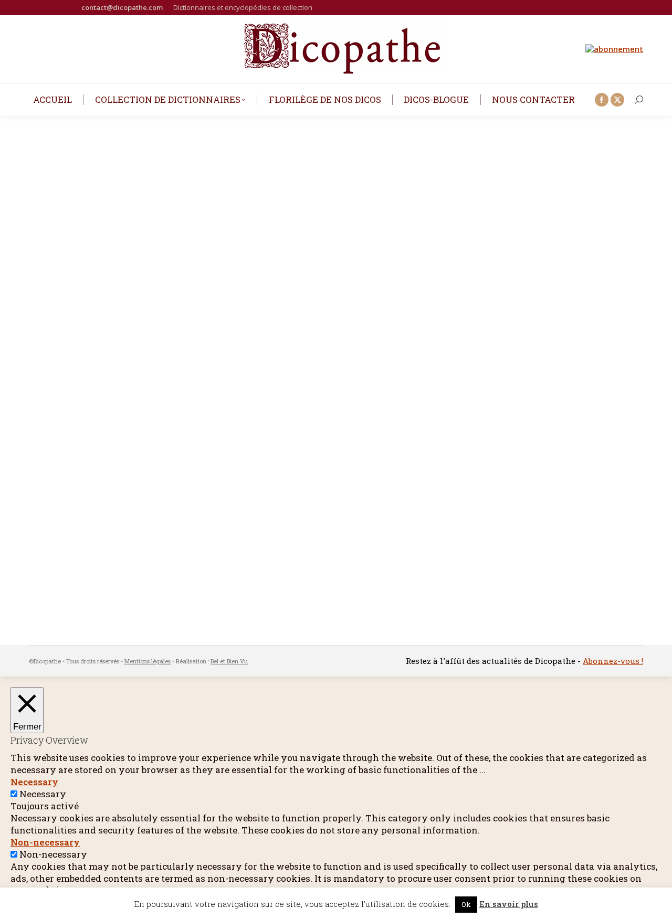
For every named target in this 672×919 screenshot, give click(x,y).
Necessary (42, 794)
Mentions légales (147, 661)
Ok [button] (466, 904)
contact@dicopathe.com (122, 7)
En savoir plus (508, 904)
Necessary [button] (34, 782)
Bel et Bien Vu (229, 661)
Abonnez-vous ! (613, 661)
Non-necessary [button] (45, 842)
